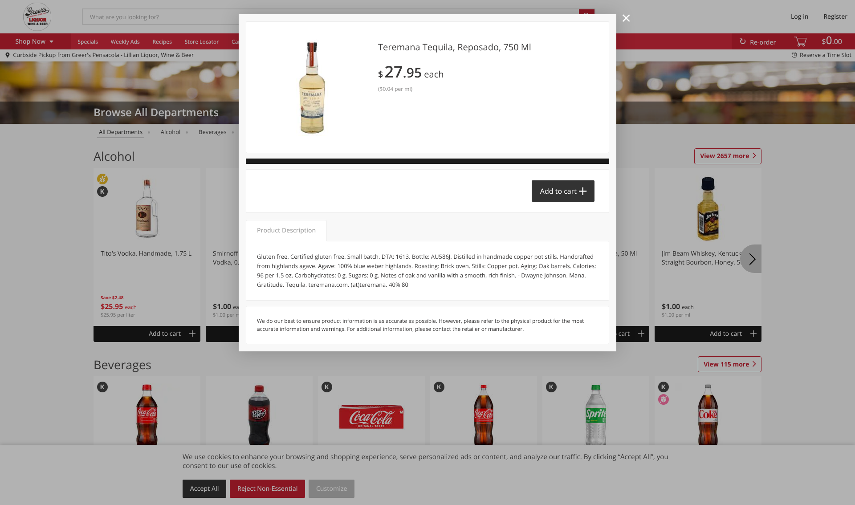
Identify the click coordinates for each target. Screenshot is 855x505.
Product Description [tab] (286, 230)
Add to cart (558, 191)
